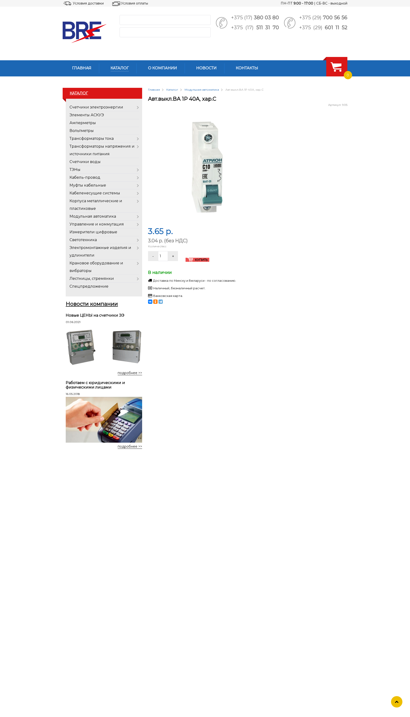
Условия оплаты (134, 3)
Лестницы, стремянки (92, 278)
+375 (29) (323, 17)
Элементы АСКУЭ (87, 115)
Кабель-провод (85, 177)
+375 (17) (255, 17)
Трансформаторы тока (92, 138)
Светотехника (83, 240)
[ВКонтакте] (150, 302)
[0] (336, 66)
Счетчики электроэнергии (96, 107)
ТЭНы (75, 169)
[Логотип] (87, 32)
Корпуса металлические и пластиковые (96, 205)
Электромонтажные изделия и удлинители (100, 251)
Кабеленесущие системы (95, 193)
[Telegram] (160, 302)
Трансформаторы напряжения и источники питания (102, 150)
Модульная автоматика (93, 216)
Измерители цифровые (93, 232)
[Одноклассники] (155, 302)
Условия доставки (88, 3)
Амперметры (83, 123)
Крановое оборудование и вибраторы (96, 267)
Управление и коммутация (97, 224)
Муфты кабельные (88, 185)
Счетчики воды (85, 161)
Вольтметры (82, 130)
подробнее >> (130, 373)
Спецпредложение (89, 286)
